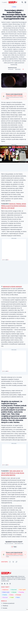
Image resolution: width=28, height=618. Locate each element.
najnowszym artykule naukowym (12, 286)
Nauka (18, 597)
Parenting (21, 592)
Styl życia (5, 597)
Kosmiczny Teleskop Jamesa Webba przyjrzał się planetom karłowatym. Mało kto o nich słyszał (13, 206)
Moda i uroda (6, 592)
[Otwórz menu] (25, 2)
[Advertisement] (14, 249)
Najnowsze (5, 589)
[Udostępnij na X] (13, 561)
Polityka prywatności (8, 603)
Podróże (5, 594)
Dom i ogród (23, 589)
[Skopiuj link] (16, 561)
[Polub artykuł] (23, 69)
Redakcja (5, 605)
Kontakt (5, 608)
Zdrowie (14, 592)
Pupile (12, 597)
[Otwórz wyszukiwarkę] (22, 2)
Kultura (11, 594)
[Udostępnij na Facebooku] (10, 561)
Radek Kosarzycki (12, 67)
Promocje (18, 594)
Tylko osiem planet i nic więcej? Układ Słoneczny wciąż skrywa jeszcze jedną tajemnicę (12, 473)
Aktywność (14, 589)
